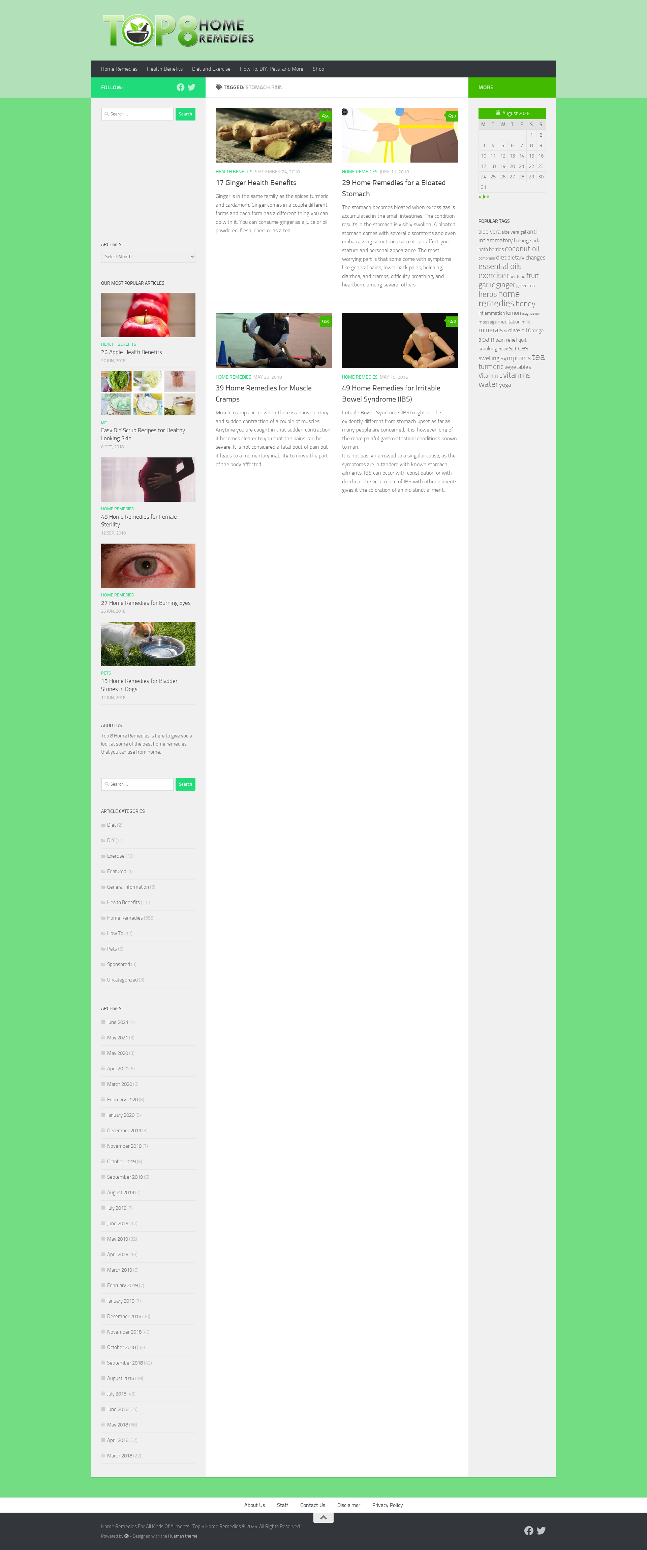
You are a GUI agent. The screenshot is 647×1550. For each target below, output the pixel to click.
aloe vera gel (513, 232)
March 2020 (119, 1084)
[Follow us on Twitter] (191, 87)
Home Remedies (119, 69)
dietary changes (526, 257)
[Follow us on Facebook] (181, 87)
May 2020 (117, 1053)
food (521, 276)
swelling (489, 358)
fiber (511, 276)
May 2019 (117, 1239)
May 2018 (117, 1425)
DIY (104, 422)
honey (525, 303)
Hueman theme (182, 1536)
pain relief (506, 340)
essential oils (500, 266)
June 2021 (117, 1022)
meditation (509, 322)
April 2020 (117, 1069)
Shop (318, 69)
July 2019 (116, 1208)
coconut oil (522, 248)
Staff (282, 1505)
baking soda (527, 240)
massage (488, 322)
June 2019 (117, 1223)
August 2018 (120, 1378)
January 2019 (120, 1301)
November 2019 (124, 1146)
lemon (513, 312)
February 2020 (122, 1100)
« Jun (484, 197)
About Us (254, 1505)
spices (518, 348)
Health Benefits (165, 69)
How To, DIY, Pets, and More (271, 69)
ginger (505, 284)
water (488, 384)
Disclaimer (348, 1505)
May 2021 (117, 1038)
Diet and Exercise (211, 69)
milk (526, 322)
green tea (525, 285)
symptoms (515, 358)
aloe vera (489, 231)
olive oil (517, 330)
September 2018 (125, 1363)
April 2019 (117, 1254)
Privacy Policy (387, 1505)
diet (501, 257)
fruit (532, 275)
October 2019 (121, 1162)
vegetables (517, 367)
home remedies (499, 298)
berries (496, 249)
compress (487, 258)
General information (128, 887)
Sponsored (118, 964)
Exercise (116, 856)
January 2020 (120, 1115)
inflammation (492, 313)
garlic (487, 284)
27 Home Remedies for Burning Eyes (146, 602)
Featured (116, 871)
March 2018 (119, 1456)
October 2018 (121, 1347)
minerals (491, 330)
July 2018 (116, 1394)
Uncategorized (122, 980)
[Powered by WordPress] (126, 1536)
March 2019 (119, 1270)
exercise (492, 275)
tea (538, 357)
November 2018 (124, 1332)
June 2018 (117, 1409)
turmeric (491, 367)
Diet (111, 825)
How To (115, 933)
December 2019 (124, 1131)
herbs (488, 294)
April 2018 (117, 1440)
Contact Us (312, 1505)
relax (503, 349)
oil (505, 331)
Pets (106, 673)
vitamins (517, 375)
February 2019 (122, 1285)
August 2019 (120, 1193)
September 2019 (125, 1177)
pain (488, 339)
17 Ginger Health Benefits (256, 182)
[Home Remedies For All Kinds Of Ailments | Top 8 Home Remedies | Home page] (178, 30)
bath (483, 249)
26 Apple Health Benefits (131, 352)
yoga (505, 384)
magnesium (531, 313)
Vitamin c (490, 375)
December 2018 (124, 1316)
